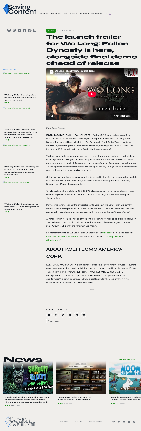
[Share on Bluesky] (49, 315)
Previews (55, 13)
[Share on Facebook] (69, 315)
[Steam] (134, 421)
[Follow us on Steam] (30, 30)
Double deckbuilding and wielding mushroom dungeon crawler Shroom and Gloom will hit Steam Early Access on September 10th (27, 399)
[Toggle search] (105, 13)
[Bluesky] (113, 421)
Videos (73, 13)
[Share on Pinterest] (83, 315)
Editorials (96, 13)
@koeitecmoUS (53, 240)
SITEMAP (78, 422)
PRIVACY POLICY (95, 422)
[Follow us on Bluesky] (9, 30)
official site (107, 232)
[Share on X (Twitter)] (62, 315)
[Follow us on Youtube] (19, 30)
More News (127, 359)
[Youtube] (124, 421)
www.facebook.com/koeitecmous (62, 236)
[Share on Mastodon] (55, 315)
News (65, 13)
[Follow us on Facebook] (24, 30)
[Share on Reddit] (76, 315)
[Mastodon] (119, 421)
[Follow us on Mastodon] (14, 30)
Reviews (44, 13)
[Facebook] (129, 421)
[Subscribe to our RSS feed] (34, 30)
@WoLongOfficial (111, 236)
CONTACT (64, 422)
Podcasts (84, 13)
